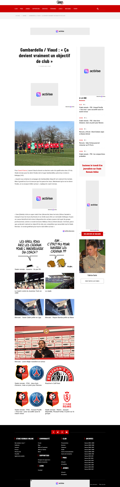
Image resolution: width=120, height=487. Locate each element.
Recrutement (93, 484)
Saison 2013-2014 (89, 462)
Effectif (63, 462)
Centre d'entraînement (67, 451)
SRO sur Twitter (42, 449)
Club (16, 8)
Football (40, 470)
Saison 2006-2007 (89, 447)
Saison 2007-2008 (89, 449)
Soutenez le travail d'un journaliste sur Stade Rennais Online (92, 168)
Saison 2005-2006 (89, 445)
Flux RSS (17, 453)
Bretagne (68, 8)
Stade (62, 449)
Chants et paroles (42, 462)
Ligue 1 (61, 8)
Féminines (53, 8)
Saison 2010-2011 (88, 456)
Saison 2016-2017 (89, 469)
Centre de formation (66, 453)
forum (75, 8)
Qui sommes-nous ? (20, 442)
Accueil (18, 15)
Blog (39, 445)
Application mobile (19, 456)
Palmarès (63, 447)
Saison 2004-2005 (89, 442)
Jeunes (28, 8)
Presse (16, 449)
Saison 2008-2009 (89, 451)
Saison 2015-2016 (89, 466)
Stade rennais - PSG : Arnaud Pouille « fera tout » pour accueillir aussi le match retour (91, 109)
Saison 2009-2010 (89, 453)
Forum (39, 442)
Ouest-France (22, 170)
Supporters (36, 8)
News (39, 451)
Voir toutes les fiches (92, 281)
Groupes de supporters (44, 459)
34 (86, 118)
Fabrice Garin (92, 275)
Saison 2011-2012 (88, 458)
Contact (17, 447)
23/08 (81, 118)
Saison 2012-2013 (89, 460)
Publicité (17, 445)
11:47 (80, 104)
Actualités (64, 464)
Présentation (64, 442)
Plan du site (18, 451)
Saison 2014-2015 (89, 464)
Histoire (63, 445)
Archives (45, 8)
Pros (21, 8)
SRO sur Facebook (42, 447)
